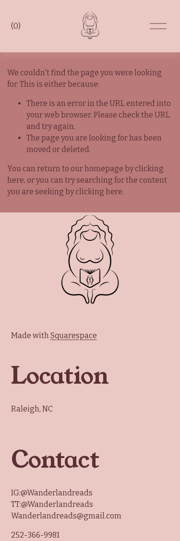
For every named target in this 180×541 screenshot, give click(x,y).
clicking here (98, 191)
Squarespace (73, 335)
